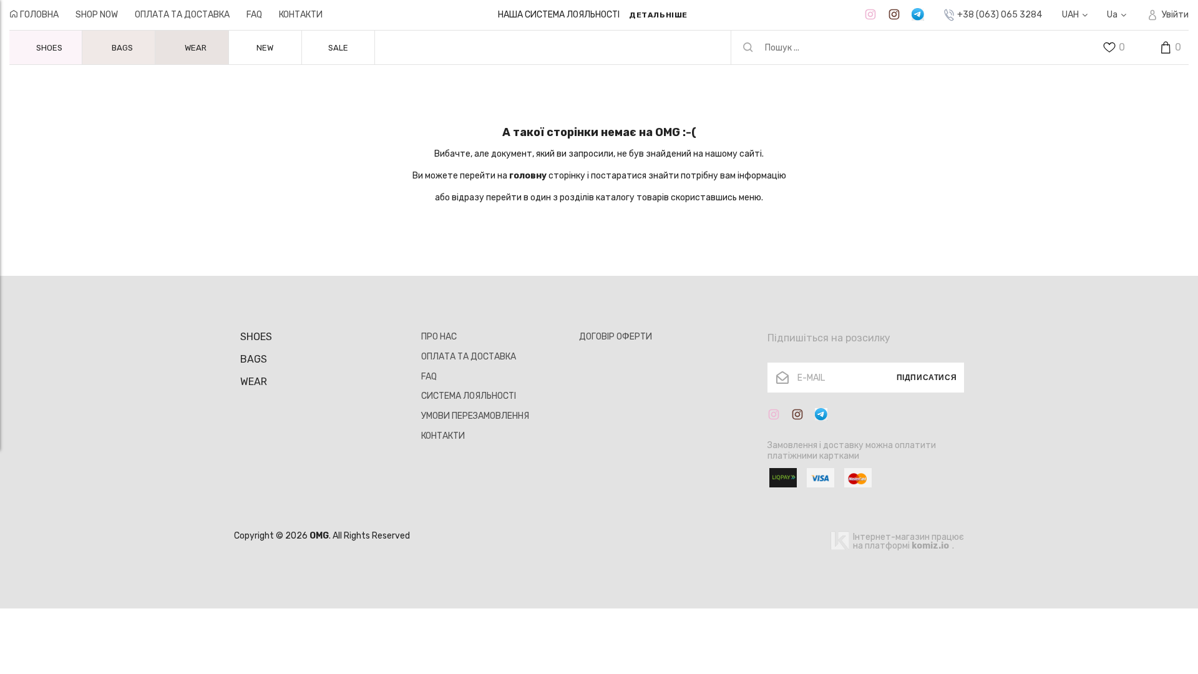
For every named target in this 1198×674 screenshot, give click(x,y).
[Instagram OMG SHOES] (870, 14)
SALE (338, 47)
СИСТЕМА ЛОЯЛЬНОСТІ (468, 396)
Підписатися (927, 377)
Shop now (96, 14)
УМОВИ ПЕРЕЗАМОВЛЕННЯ (475, 416)
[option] (592, 15)
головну (528, 175)
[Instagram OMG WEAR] (894, 14)
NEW (264, 47)
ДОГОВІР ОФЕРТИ (615, 336)
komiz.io (930, 545)
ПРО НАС (439, 336)
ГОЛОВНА (38, 14)
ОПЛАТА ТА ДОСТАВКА (182, 14)
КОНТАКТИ (301, 14)
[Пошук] (748, 47)
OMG (319, 535)
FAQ (254, 14)
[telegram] (918, 14)
